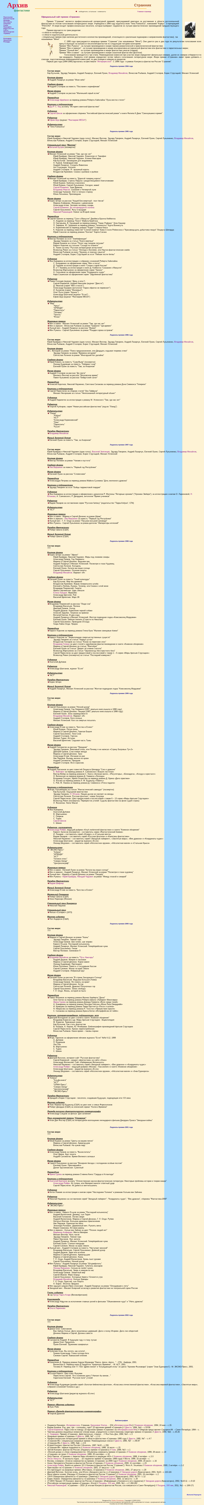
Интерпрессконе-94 (127, 1430)
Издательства (8, 28)
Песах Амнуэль (54, 1459)
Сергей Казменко (61, 187)
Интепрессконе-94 (123, 1425)
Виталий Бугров (56, 147)
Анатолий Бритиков (58, 1181)
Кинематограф (8, 18)
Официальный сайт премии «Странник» (60, 17)
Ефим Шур (54, 120)
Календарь (7, 38)
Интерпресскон (73, 1425)
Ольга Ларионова (57, 1308)
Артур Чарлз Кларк (62, 1295)
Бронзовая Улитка (99, 1425)
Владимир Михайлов (118, 73)
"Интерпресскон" (104, 61)
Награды (6, 20)
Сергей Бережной (55, 1430)
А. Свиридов (53, 1434)
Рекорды (6, 42)
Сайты (5, 30)
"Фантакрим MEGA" (77, 120)
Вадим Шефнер (56, 883)
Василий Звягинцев (101, 452)
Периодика (7, 27)
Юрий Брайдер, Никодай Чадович (78, 876)
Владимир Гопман (61, 644)
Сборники (7, 23)
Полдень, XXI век (107, 1483)
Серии (5, 25)
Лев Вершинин (56, 467)
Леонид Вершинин (61, 1268)
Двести (128, 1427)
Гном (113, 1450)
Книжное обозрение (144, 1425)
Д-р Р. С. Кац (55, 106)
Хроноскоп (7, 40)
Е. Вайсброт (58, 772)
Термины (6, 33)
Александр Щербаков (59, 100)
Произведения (8, 32)
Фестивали (7, 22)
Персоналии (8, 17)
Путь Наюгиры (86, 957)
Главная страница (144, 11)
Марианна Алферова (62, 1232)
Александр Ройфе (57, 830)
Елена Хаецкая (60, 593)
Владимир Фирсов (61, 190)
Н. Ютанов (75, 794)
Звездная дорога (129, 1472)
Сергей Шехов (55, 113)
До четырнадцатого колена (82, 207)
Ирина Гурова (59, 1002)
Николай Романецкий (62, 212)
